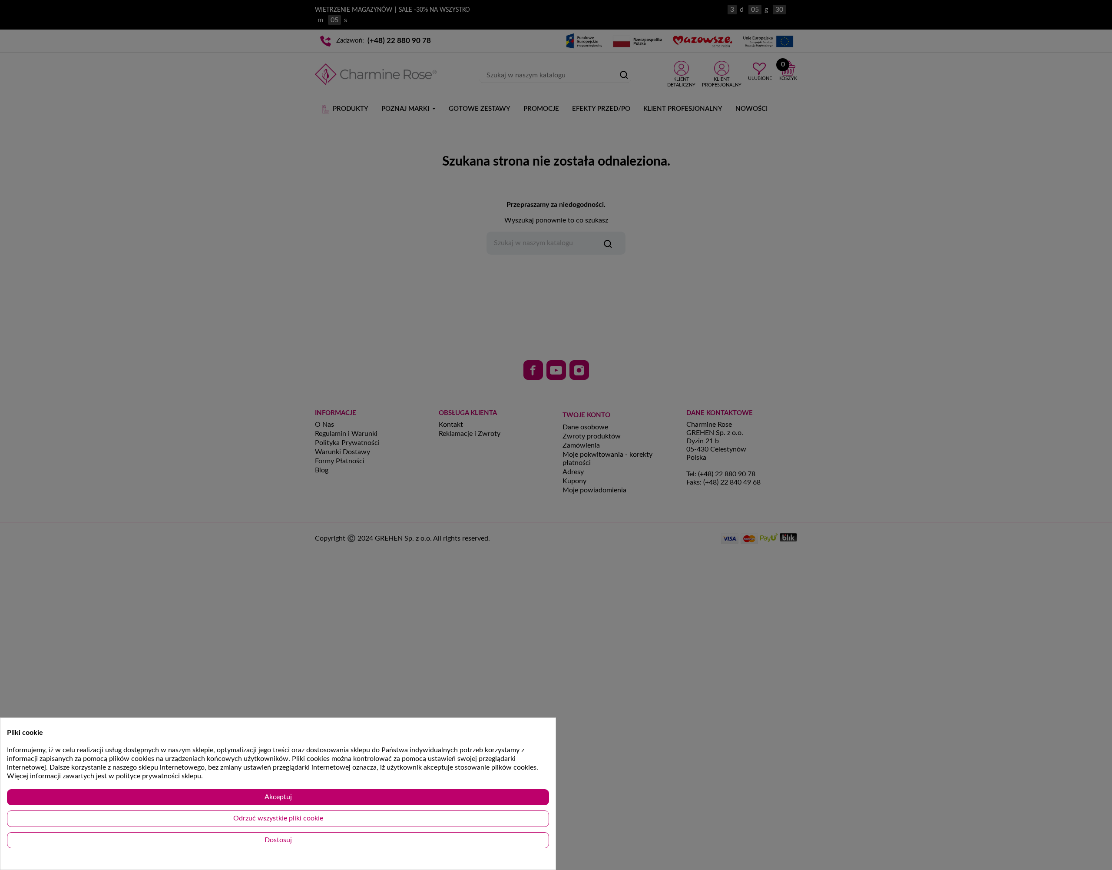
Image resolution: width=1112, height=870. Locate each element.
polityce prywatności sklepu (158, 776)
